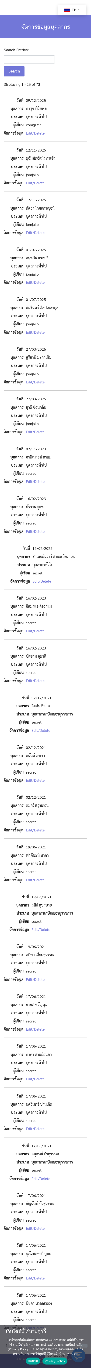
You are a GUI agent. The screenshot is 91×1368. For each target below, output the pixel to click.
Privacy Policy (55, 1361)
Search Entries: (16, 50)
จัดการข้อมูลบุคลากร (45, 26)
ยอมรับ (33, 1361)
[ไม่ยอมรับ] (84, 1346)
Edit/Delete (35, 133)
